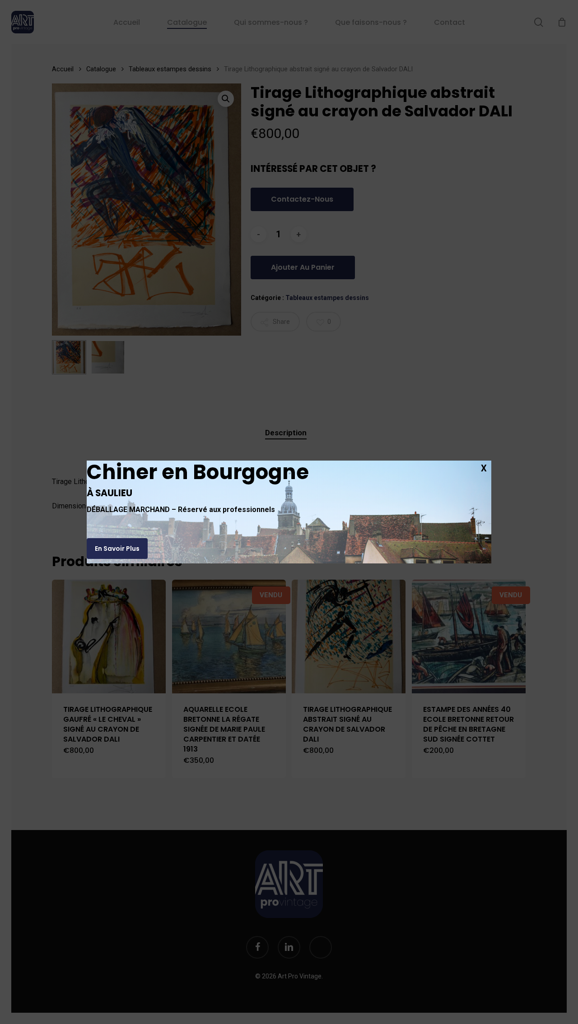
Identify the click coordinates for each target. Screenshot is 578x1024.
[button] (117, 548)
